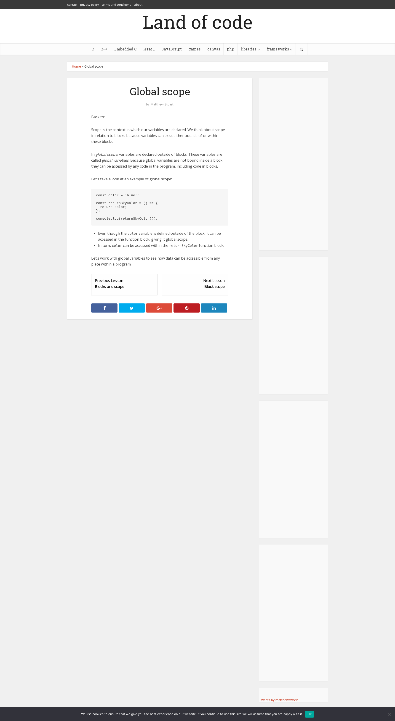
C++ (104, 49)
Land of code (198, 22)
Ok (309, 714)
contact (72, 5)
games (194, 49)
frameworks (278, 49)
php (230, 49)
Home (76, 66)
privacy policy (89, 5)
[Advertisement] (293, 325)
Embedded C (125, 49)
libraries (248, 49)
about (138, 5)
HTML (149, 49)
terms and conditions (116, 5)
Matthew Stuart (161, 104)
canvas (213, 49)
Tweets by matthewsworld (279, 700)
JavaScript (172, 49)
